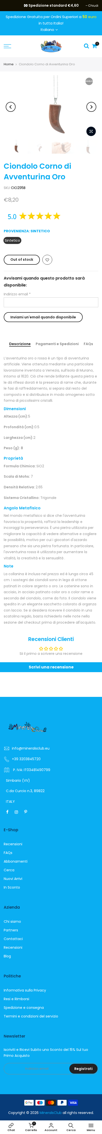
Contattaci (13, 938)
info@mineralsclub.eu (31, 748)
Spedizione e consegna (24, 1007)
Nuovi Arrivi (13, 878)
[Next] (91, 107)
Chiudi (11, 5)
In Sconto (12, 887)
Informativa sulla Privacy (25, 990)
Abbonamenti (15, 861)
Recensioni (13, 844)
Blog (7, 956)
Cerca (9, 870)
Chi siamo (12, 921)
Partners (11, 930)
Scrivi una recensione (51, 667)
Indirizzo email (17, 294)
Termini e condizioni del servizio (31, 1016)
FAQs (88, 344)
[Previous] (11, 107)
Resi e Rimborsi (16, 998)
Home (9, 64)
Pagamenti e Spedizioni (57, 344)
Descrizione (20, 344)
